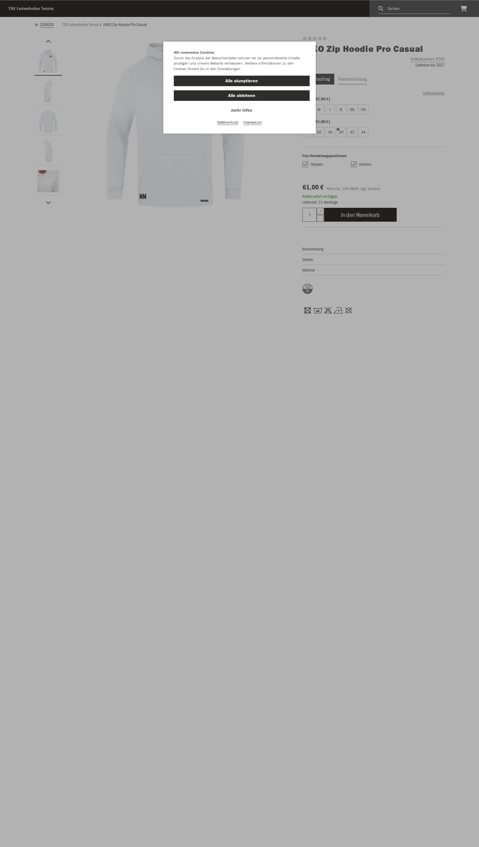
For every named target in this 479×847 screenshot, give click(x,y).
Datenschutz (227, 122)
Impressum (252, 122)
